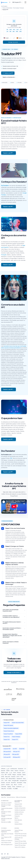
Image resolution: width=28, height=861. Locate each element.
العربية (7, 768)
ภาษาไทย (20, 784)
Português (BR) (15, 780)
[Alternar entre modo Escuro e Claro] (9, 2)
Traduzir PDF (6, 722)
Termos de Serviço (11, 797)
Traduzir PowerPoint (8, 733)
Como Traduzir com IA (6, 842)
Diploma (16, 818)
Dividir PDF (21, 748)
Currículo (16, 822)
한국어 (18, 776)
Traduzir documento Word (18, 722)
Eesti (7, 772)
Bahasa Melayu (12, 778)
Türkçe (13, 786)
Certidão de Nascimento (20, 808)
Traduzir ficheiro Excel (9, 731)
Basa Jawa (7, 776)
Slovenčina (13, 782)
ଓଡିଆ (2, 780)
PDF (11, 458)
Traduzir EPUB (18, 733)
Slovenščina (19, 782)
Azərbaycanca (13, 768)
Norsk (24, 778)
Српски (3, 784)
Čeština (8, 770)
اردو (23, 786)
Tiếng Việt (3, 788)
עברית (2, 774)
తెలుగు (15, 784)
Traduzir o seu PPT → (8, 153)
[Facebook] (4, 853)
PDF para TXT (16, 751)
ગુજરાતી (23, 772)
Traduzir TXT (15, 739)
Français (19, 772)
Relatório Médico (18, 806)
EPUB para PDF (16, 757)
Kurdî (22, 776)
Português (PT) (23, 780)
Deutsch (16, 770)
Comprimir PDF (7, 748)
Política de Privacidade (21, 797)
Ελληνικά (21, 770)
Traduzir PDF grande (8, 725)
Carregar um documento (13, 672)
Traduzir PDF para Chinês (20, 841)
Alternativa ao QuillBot (6, 822)
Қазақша (13, 776)
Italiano (24, 774)
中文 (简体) (9, 788)
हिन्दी (5, 774)
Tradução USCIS (18, 804)
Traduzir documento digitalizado (11, 728)
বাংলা (25, 768)
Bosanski (3, 770)
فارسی (10, 772)
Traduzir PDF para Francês (20, 833)
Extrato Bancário (18, 820)
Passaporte (17, 816)
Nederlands (19, 778)
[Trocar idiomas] (14, 38)
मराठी (7, 778)
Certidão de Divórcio (19, 812)
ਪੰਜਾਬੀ (6, 780)
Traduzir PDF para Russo (20, 845)
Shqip (24, 782)
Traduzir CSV (7, 739)
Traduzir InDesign (16, 736)
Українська (18, 786)
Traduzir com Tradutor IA (6, 840)
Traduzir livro (6, 736)
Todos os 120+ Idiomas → (20, 847)
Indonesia (19, 774)
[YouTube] (7, 853)
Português (3, 254)
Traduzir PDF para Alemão (20, 835)
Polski (9, 780)
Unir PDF (15, 748)
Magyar (14, 774)
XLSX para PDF (7, 757)
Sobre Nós (3, 797)
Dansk (12, 770)
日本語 (2, 776)
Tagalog (9, 786)
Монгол (3, 778)
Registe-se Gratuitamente (9, 77)
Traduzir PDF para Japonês (21, 843)
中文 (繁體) (15, 788)
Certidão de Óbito (18, 814)
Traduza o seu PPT (8, 73)
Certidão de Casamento (20, 810)
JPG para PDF (7, 754)
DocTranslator (5, 185)
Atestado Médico (18, 824)
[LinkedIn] (2, 853)
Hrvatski (9, 774)
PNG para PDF (15, 754)
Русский (8, 782)
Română (3, 782)
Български (20, 768)
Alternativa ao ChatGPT (6, 802)
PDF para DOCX (7, 751)
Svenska (8, 784)
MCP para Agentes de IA (6, 844)
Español (3, 772)
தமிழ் (12, 784)
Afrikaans (3, 768)
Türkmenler (3, 786)
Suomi (14, 772)
